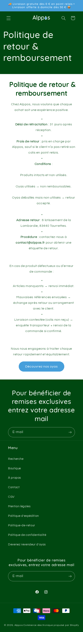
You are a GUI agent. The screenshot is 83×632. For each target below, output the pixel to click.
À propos (14, 477)
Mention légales (19, 506)
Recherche (16, 458)
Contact (14, 487)
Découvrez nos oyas (41, 366)
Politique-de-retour (21, 525)
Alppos (19, 625)
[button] (8, 18)
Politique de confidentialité (27, 534)
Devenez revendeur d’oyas (27, 544)
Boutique (14, 468)
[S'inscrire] (70, 432)
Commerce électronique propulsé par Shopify (51, 625)
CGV (11, 496)
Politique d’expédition (23, 515)
